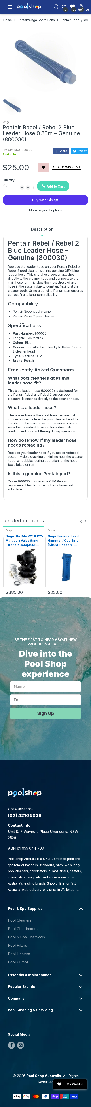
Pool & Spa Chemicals (26, 937)
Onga (6, 122)
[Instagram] (20, 1045)
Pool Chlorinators (23, 928)
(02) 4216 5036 (24, 815)
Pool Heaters (19, 954)
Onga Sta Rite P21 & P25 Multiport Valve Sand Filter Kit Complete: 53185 (24, 540)
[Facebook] (11, 1045)
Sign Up (45, 713)
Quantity (9, 180)
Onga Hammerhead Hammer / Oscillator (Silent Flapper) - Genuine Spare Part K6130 (64, 540)
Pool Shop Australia (44, 1076)
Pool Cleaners (20, 920)
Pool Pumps (18, 962)
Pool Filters (17, 945)
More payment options (45, 210)
